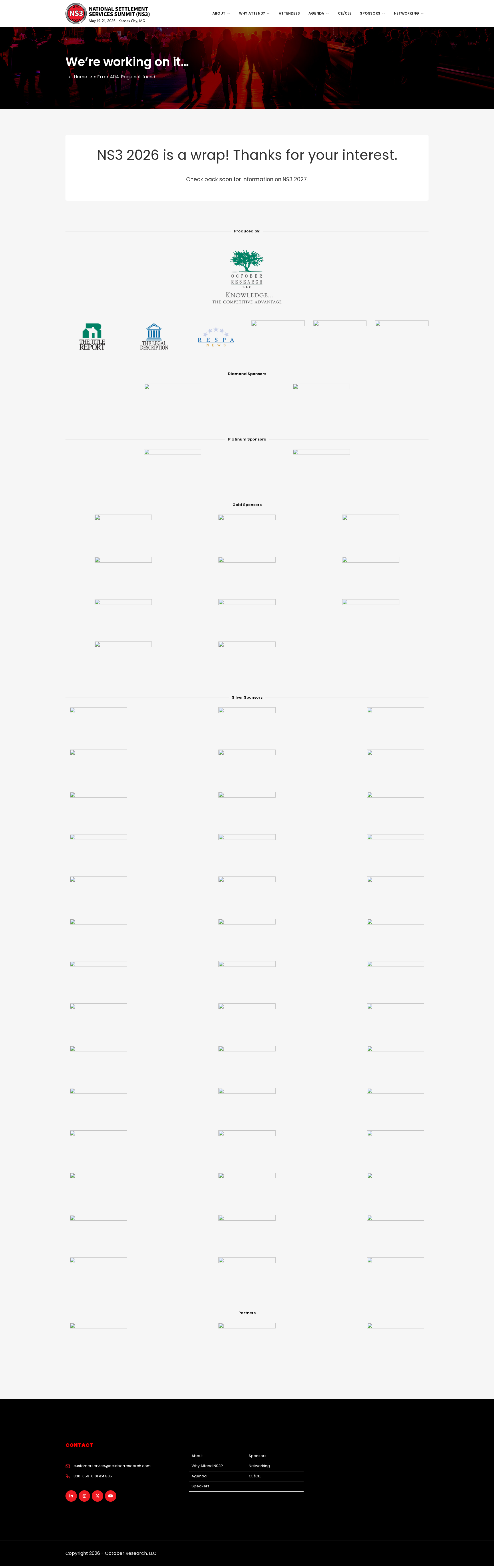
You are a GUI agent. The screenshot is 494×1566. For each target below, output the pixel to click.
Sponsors (370, 13)
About (218, 13)
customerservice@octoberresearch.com (112, 1466)
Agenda (316, 13)
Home (80, 76)
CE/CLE (344, 13)
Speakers (201, 1486)
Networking (406, 13)
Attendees (289, 13)
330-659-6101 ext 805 (92, 1476)
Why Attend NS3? (207, 1466)
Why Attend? (252, 13)
